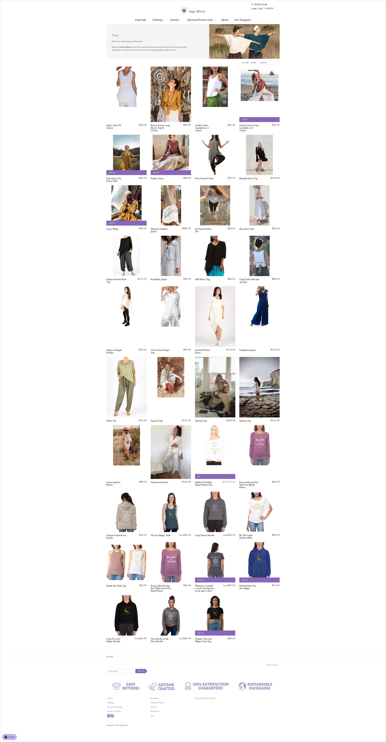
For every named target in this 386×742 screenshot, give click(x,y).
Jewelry (153, 707)
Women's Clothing (157, 702)
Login (254, 8)
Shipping (110, 702)
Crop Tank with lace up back (249, 280)
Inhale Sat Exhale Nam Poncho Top (203, 483)
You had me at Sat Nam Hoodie (159, 640)
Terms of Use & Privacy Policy (205, 698)
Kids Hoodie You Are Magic (247, 587)
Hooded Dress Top (248, 178)
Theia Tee (111, 420)
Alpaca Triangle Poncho (114, 351)
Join (260, 8)
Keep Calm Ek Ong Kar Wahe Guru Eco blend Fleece (161, 588)
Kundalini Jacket (159, 279)
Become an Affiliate (114, 711)
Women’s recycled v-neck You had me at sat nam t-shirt (204, 588)
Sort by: (253, 62)
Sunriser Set (201, 420)
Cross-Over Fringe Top (160, 351)
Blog (152, 715)
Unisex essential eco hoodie (116, 536)
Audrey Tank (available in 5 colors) (202, 128)
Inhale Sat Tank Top (116, 585)
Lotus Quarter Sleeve (113, 483)
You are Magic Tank (160, 535)
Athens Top (245, 420)
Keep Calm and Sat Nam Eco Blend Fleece (248, 485)
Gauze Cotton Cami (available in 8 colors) (249, 128)
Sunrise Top (157, 420)
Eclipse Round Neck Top (116, 280)
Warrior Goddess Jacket (159, 230)
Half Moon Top (202, 279)
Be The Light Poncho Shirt (246, 536)
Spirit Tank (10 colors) (113, 126)
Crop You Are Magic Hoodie (113, 640)
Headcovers (155, 711)
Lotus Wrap (112, 228)
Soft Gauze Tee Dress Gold (113, 179)
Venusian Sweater (159, 482)
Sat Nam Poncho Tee (203, 230)
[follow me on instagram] (112, 715)
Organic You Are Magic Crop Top (203, 640)
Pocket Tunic (157, 178)
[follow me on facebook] (108, 715)
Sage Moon (124, 725)
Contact (110, 698)
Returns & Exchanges (115, 707)
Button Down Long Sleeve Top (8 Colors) (160, 128)
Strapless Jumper (247, 350)
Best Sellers (155, 698)
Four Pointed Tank (204, 178)
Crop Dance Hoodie (205, 535)
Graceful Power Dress (202, 351)
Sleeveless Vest (246, 228)
